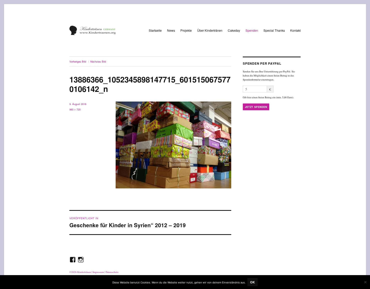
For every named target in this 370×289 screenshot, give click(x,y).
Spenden (252, 30)
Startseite (155, 30)
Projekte (186, 30)
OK (252, 282)
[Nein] (365, 282)
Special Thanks (274, 30)
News (171, 30)
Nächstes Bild (98, 61)
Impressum (98, 272)
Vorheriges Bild (77, 61)
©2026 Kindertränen (80, 272)
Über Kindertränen (209, 30)
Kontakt (295, 30)
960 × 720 (75, 109)
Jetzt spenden (256, 107)
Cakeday (234, 30)
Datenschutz (112, 272)
